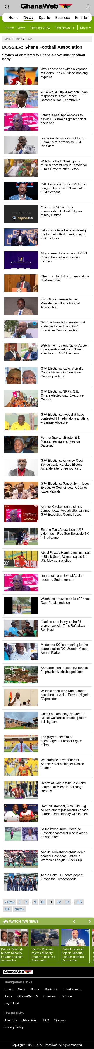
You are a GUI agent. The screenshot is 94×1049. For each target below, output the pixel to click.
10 (42, 902)
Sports (44, 17)
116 (7, 909)
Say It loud (11, 1003)
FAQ (46, 1020)
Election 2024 (40, 28)
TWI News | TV (66, 28)
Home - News (15, 28)
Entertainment (72, 989)
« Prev (9, 902)
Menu (7, 39)
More (84, 28)
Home (13, 17)
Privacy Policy (13, 1027)
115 (79, 902)
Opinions (49, 996)
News (28, 17)
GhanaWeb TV (27, 996)
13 (67, 902)
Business (62, 17)
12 (59, 902)
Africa (8, 996)
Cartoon (66, 996)
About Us (10, 1020)
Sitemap (60, 1020)
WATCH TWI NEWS (23, 921)
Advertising (30, 1020)
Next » (19, 909)
